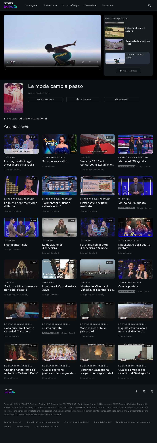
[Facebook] (136, 391)
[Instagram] (144, 391)
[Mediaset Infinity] (10, 5)
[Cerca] (149, 5)
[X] (152, 391)
